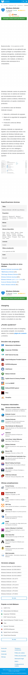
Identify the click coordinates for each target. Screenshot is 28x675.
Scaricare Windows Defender (9, 282)
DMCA (16, 661)
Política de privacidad (20, 655)
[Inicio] (1, 5)
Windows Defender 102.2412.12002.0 (11, 572)
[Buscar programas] (23, 1)
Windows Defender (12, 8)
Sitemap (3, 657)
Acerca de (4, 648)
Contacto (3, 651)
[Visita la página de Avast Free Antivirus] (14, 15)
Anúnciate (4, 654)
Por (9, 10)
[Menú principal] (26, 1)
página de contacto (20, 333)
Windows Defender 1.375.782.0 (9, 587)
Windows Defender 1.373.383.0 (9, 594)
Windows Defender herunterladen (10, 269)
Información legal (19, 658)
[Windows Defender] (3, 10)
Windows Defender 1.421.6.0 (9, 581)
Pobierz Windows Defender (8, 284)
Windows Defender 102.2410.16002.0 (11, 575)
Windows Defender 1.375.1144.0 (10, 584)
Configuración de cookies (19, 665)
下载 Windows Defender (7, 272)
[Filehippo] (5, 1)
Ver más (14, 598)
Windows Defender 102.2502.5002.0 (11, 569)
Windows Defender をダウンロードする (11, 279)
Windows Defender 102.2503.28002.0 (11, 566)
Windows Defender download (9, 277)
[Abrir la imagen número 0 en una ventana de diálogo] (12, 166)
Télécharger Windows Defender (9, 274)
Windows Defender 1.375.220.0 (9, 591)
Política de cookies (20, 652)
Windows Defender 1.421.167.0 (9, 578)
